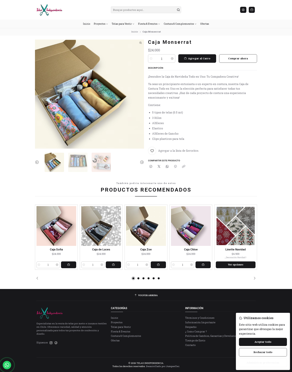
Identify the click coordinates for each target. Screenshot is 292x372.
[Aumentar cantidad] (172, 58)
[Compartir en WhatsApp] (167, 167)
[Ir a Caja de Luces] (101, 226)
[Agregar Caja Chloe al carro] (203, 264)
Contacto (190, 345)
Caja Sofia (56, 249)
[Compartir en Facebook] (151, 167)
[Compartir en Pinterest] (175, 167)
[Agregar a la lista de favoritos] (73, 225)
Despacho (191, 327)
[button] (133, 278)
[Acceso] (243, 10)
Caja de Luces (101, 249)
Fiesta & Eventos (120, 331)
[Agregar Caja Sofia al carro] (68, 264)
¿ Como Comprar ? (196, 331)
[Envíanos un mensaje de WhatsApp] (7, 365)
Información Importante (200, 322)
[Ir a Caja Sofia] (56, 226)
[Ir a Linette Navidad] (236, 226)
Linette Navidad (235, 249)
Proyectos (117, 322)
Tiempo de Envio (195, 340)
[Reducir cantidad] (151, 58)
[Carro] (252, 10)
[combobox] (146, 9)
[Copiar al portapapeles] (183, 167)
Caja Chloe (191, 249)
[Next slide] (141, 162)
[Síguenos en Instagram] (51, 342)
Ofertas (115, 340)
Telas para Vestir (121, 327)
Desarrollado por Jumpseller (162, 366)
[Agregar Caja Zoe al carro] (158, 264)
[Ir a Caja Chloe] (191, 226)
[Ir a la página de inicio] (49, 10)
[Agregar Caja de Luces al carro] (113, 264)
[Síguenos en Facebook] (56, 342)
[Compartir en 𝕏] (159, 167)
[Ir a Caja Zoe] (146, 226)
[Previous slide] (37, 162)
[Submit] (178, 9)
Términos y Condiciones (199, 317)
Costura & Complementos (126, 336)
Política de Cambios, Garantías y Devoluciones (212, 336)
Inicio (134, 32)
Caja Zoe (146, 249)
